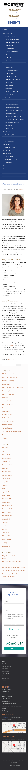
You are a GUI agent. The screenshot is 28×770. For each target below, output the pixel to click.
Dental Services (7, 33)
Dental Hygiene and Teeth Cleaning (13, 387)
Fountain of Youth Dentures (12, 42)
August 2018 (6, 519)
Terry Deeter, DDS (9, 135)
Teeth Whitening (10, 48)
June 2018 (5, 526)
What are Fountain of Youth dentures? (13, 570)
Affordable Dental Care (11, 159)
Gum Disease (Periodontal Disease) (14, 110)
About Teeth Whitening (12, 51)
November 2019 (7, 468)
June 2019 (5, 485)
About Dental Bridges (12, 70)
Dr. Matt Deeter (9, 138)
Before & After (7, 150)
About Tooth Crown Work (13, 64)
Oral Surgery (8, 125)
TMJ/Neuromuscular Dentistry (13, 116)
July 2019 (5, 482)
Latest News (6, 408)
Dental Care (6, 384)
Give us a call (10, 345)
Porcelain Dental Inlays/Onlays (13, 79)
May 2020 (5, 448)
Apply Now (14, 648)
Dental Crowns (10, 61)
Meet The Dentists (8, 132)
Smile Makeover (10, 45)
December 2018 (7, 505)
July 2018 (5, 522)
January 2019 (6, 502)
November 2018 (7, 509)
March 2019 (6, 495)
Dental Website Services (21, 761)
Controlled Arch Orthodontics (13, 91)
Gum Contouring (10, 82)
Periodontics (10, 359)
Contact (5, 169)
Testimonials (8, 162)
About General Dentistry (12, 101)
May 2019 (5, 488)
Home (3, 661)
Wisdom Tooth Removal (12, 128)
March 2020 (6, 455)
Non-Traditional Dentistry (12, 122)
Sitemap (18, 765)
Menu (5, 29)
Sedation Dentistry (10, 95)
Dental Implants (9, 85)
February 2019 (6, 499)
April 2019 (5, 492)
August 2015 (6, 546)
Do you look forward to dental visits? (13, 567)
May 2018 (5, 529)
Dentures (5, 397)
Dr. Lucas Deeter (9, 141)
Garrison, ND (14, 18)
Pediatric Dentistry (8, 414)
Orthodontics (8, 88)
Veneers (4, 438)
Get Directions (22, 172)
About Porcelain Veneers (13, 57)
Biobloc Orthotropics (11, 113)
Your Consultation (9, 156)
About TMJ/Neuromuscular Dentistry (15, 119)
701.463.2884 (14, 15)
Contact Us (23, 175)
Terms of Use (12, 765)
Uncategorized (6, 435)
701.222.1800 (14, 9)
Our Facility (6, 144)
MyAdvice (14, 762)
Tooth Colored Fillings (11, 76)
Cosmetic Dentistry (10, 36)
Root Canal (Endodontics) (12, 107)
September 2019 (7, 475)
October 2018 (6, 512)
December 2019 (7, 465)
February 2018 (6, 539)
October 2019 (6, 471)
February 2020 (6, 458)
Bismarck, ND (14, 12)
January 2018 (6, 542)
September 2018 (7, 515)
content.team (21, 189)
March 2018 (6, 536)
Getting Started (7, 153)
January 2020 (6, 461)
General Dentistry (9, 98)
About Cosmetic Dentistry (12, 39)
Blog (4, 165)
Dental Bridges (9, 67)
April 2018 (5, 532)
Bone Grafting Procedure (9, 377)
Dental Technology (10, 147)
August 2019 (6, 478)
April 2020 (5, 451)
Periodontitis (5, 234)
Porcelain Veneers (10, 54)
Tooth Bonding (10, 73)
